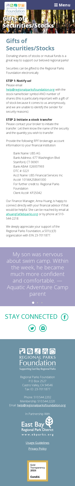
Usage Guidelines (37, 443)
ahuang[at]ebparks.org (22, 214)
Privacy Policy (37, 449)
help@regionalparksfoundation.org (30, 90)
